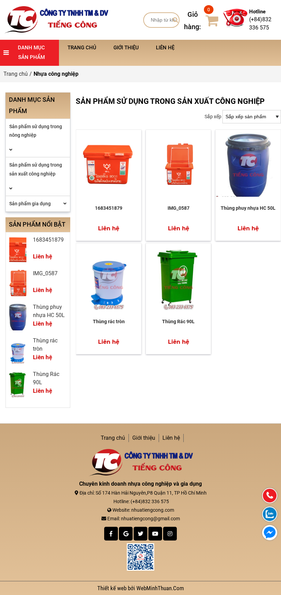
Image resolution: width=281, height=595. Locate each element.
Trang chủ (82, 48)
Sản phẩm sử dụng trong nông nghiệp (35, 131)
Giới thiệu (126, 48)
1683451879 (108, 208)
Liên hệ (165, 48)
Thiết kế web (112, 588)
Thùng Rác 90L (178, 321)
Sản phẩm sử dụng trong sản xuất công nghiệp (35, 169)
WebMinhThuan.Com (160, 588)
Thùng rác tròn (109, 321)
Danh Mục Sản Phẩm (31, 52)
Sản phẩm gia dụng (30, 203)
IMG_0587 (179, 208)
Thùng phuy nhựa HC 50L (248, 208)
